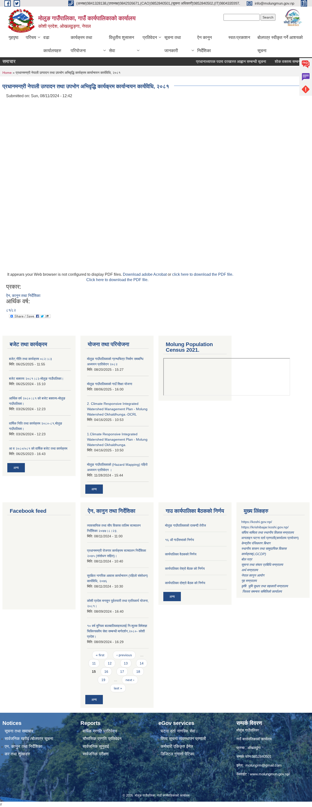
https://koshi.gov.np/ (256, 522)
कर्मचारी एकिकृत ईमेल (177, 746)
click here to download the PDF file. (202, 274)
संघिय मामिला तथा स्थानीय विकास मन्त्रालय (268, 532)
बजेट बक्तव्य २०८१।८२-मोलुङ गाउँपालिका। (36, 378)
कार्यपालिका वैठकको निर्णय (180, 554)
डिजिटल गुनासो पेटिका (177, 754)
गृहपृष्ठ (14, 37)
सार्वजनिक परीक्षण (95, 754)
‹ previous (124, 655)
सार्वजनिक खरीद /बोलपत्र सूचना (29, 738)
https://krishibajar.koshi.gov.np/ (265, 527)
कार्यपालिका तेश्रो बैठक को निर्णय (185, 568)
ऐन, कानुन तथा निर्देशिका (23, 296)
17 (122, 672)
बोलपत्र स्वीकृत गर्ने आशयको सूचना (280, 44)
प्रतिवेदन (150, 37)
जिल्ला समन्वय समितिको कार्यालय (261, 591)
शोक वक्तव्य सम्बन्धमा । (282, 61)
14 (142, 663)
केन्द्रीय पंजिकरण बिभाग (256, 543)
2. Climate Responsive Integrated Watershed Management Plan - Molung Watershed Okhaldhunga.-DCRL (117, 409)
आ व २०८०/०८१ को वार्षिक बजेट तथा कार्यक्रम (38, 448)
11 (94, 663)
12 (110, 663)
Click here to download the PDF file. (117, 280)
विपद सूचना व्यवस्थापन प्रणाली (183, 738)
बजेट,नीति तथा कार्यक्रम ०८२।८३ (30, 359)
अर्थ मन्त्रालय (249, 570)
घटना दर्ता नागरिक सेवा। (179, 731)
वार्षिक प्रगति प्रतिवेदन (100, 731)
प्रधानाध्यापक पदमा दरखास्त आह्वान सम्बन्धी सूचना (221, 61)
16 (106, 672)
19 (103, 680)
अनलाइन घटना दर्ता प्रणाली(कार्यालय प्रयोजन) (270, 538)
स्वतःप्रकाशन (239, 37)
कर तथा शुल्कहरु (17, 754)
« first (100, 655)
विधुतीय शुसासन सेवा (121, 44)
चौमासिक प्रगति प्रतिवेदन (102, 738)
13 (126, 663)
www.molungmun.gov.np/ (270, 774)
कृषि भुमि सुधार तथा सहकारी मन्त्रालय (265, 586)
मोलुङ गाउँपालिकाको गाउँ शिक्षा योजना (109, 384)
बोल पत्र (247, 559)
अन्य (16, 468)
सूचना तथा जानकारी (172, 44)
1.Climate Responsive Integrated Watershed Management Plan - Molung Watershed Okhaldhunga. (117, 439)
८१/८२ (11, 310)
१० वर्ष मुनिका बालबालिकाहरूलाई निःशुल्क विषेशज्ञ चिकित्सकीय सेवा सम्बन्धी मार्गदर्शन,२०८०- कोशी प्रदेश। (117, 631)
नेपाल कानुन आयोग (252, 575)
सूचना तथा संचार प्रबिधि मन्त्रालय (262, 565)
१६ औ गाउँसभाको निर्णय (179, 540)
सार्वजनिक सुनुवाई (96, 746)
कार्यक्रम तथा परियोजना (81, 44)
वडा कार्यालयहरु (52, 44)
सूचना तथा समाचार (19, 731)
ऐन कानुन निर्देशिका (204, 44)
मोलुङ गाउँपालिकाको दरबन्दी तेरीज (185, 525)
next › (130, 680)
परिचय (31, 37)
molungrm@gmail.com (263, 765)
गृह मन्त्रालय (249, 581)
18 (138, 672)
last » (118, 688)
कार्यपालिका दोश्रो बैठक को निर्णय (185, 583)
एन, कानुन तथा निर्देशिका (23, 746)
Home (7, 73)
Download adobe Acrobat (145, 274)
